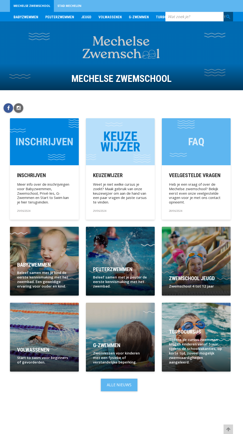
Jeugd (86, 17)
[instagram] (18, 108)
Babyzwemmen (26, 17)
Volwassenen (110, 17)
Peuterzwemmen (59, 17)
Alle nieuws (119, 384)
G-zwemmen (139, 17)
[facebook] (8, 108)
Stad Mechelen (69, 6)
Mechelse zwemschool (32, 6)
